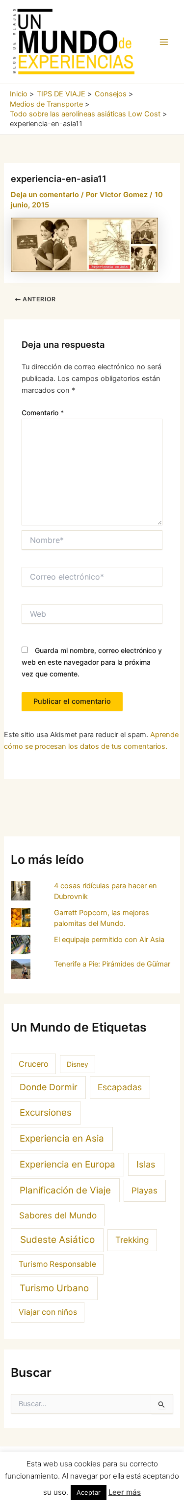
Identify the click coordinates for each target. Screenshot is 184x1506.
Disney (77, 1064)
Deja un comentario (45, 194)
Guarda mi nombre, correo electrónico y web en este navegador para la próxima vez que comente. (92, 662)
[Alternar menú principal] (164, 42)
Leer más (124, 1492)
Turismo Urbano (54, 1288)
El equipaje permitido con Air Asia (109, 939)
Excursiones (46, 1112)
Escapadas (120, 1087)
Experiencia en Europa (67, 1164)
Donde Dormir (49, 1087)
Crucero (34, 1064)
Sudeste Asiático (57, 1239)
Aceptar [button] (89, 1492)
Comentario (43, 412)
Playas (144, 1190)
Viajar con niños (48, 1312)
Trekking (132, 1240)
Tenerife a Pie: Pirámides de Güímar (112, 964)
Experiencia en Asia (62, 1138)
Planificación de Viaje (65, 1190)
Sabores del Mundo (58, 1215)
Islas (146, 1164)
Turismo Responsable (57, 1264)
